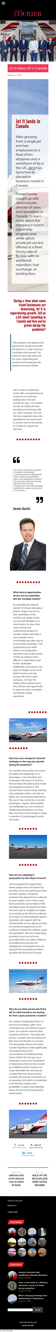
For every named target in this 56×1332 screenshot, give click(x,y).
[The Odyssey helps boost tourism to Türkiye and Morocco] (32, 1252)
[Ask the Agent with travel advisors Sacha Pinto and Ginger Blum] (42, 1232)
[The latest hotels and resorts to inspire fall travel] (42, 1252)
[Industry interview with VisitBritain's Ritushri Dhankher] (12, 1232)
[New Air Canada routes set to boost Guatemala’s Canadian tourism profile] (12, 1252)
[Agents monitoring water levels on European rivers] (12, 1242)
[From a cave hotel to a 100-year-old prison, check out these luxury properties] (22, 1232)
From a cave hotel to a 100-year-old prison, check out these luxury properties (33, 1285)
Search (37, 1309)
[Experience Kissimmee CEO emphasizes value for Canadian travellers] (22, 1242)
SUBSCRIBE (13, 1212)
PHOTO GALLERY (15, 1201)
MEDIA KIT (12, 1206)
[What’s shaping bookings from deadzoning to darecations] (32, 1232)
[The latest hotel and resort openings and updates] (42, 1242)
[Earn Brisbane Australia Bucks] (32, 1242)
